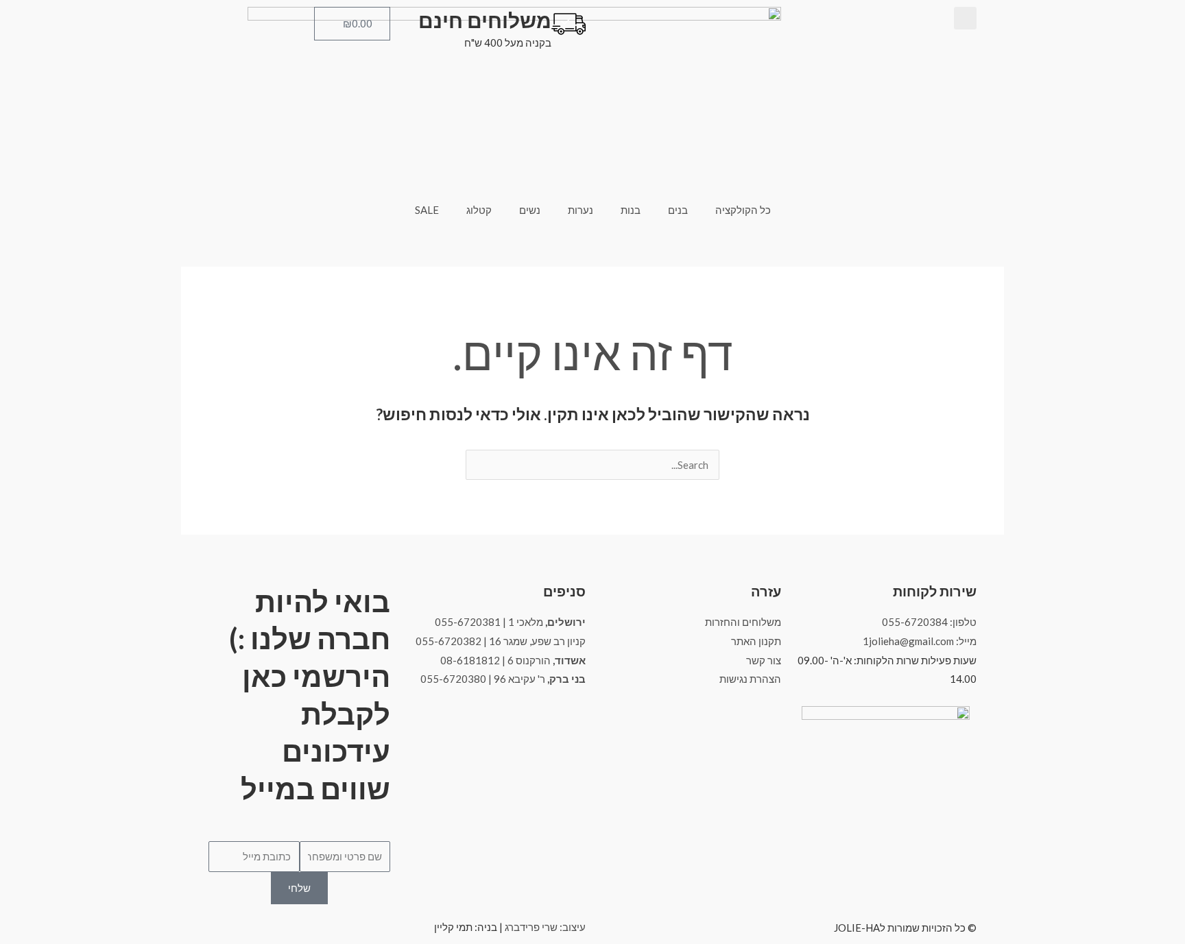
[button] (965, 18)
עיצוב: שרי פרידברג (545, 927)
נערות (580, 210)
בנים (678, 210)
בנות (631, 210)
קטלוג (479, 210)
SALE (427, 210)
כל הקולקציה (743, 210)
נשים (529, 210)
